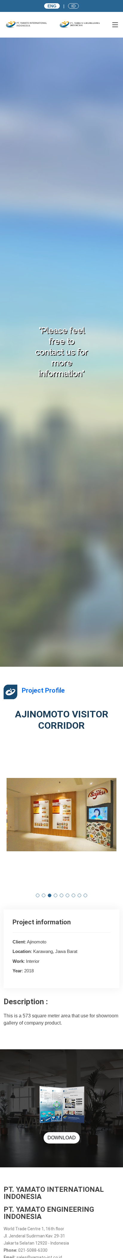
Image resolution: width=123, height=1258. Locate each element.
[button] (37, 895)
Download (61, 1137)
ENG (51, 6)
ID (73, 6)
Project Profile (43, 690)
